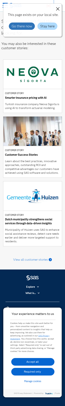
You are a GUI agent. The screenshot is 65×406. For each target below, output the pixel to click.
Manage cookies (32, 381)
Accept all (32, 361)
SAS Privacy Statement (23, 393)
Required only (32, 371)
